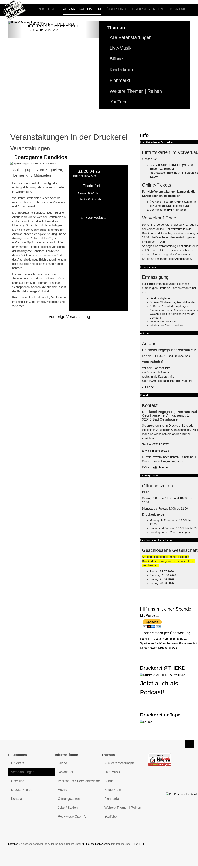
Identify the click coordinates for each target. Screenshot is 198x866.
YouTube (119, 101)
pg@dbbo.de (160, 467)
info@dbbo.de (160, 450)
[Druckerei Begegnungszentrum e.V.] (17, 9)
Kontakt (179, 9)
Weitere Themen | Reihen (136, 91)
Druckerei (46, 9)
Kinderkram (121, 69)
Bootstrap (13, 844)
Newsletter (65, 772)
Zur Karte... (149, 387)
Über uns (116, 9)
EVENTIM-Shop (177, 209)
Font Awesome (103, 844)
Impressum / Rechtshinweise (79, 781)
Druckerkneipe (148, 9)
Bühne (116, 58)
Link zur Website (94, 218)
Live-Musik (120, 48)
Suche (62, 763)
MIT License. (88, 844)
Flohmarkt (120, 80)
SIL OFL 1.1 (138, 844)
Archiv (62, 790)
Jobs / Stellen (68, 807)
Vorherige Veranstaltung (69, 317)
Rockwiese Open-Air (73, 816)
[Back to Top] (189, 744)
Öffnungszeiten (69, 799)
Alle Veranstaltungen (131, 37)
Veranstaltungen (82, 9)
